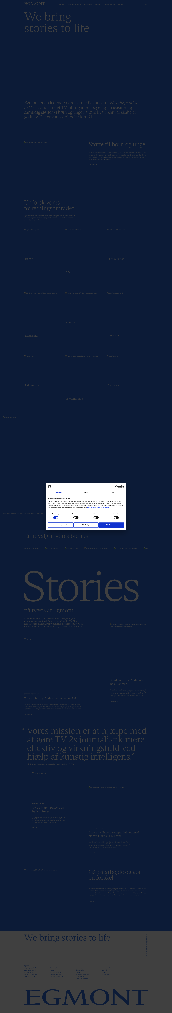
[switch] (75, 517)
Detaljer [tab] (86, 492)
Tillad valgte (86, 525)
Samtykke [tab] (59, 492)
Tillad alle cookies (111, 525)
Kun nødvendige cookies (60, 525)
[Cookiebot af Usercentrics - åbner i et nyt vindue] (116, 486)
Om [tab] (113, 492)
